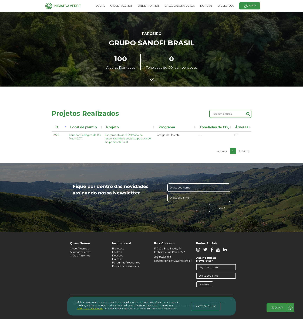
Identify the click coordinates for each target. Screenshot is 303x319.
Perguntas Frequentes (126, 262)
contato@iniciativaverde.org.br (172, 260)
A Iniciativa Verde (80, 252)
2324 (56, 135)
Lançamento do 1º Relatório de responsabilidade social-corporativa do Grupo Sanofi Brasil (128, 138)
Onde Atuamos (79, 248)
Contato (117, 252)
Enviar (220, 208)
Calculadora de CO (180, 6)
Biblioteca (118, 248)
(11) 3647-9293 (162, 257)
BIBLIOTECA (226, 5)
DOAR (279, 307)
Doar (252, 5)
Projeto (112, 127)
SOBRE (100, 5)
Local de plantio (83, 127)
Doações (117, 255)
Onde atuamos (149, 5)
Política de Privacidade (126, 266)
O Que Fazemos (80, 255)
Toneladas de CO (214, 127)
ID (56, 127)
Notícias (206, 5)
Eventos (117, 259)
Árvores (241, 127)
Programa (167, 127)
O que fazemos (121, 5)
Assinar (204, 284)
